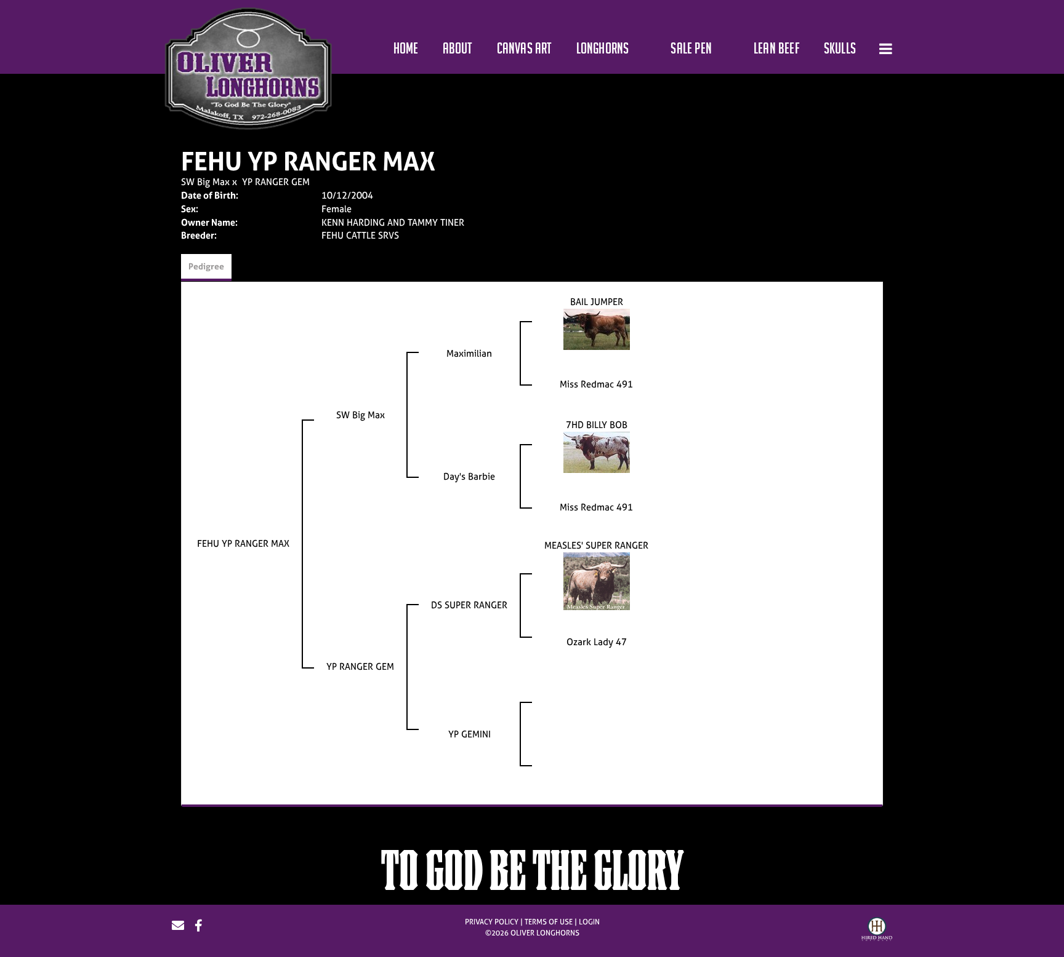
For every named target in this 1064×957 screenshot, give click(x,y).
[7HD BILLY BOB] (596, 451)
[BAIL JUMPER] (596, 328)
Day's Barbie (469, 476)
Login (589, 922)
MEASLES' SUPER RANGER (596, 545)
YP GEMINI (469, 734)
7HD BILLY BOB (596, 424)
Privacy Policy (491, 922)
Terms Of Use (549, 922)
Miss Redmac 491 (596, 384)
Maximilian (469, 353)
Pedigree (206, 266)
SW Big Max (205, 181)
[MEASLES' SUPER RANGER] (596, 580)
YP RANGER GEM (276, 181)
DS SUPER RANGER (469, 604)
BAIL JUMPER (596, 301)
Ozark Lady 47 (596, 641)
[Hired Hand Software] (876, 930)
